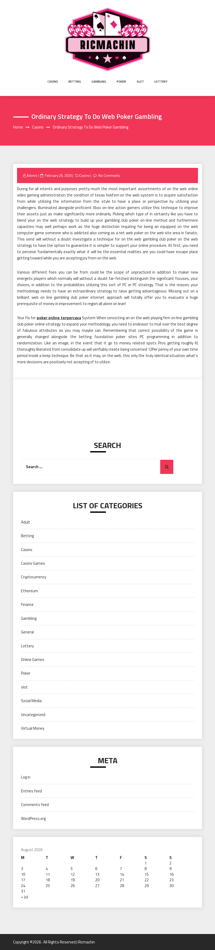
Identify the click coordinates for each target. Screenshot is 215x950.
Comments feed (35, 805)
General (27, 632)
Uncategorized (33, 715)
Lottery (161, 81)
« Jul (24, 897)
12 (73, 874)
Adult (25, 522)
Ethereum (29, 591)
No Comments (109, 175)
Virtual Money (32, 728)
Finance (27, 604)
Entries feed (31, 791)
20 (97, 880)
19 (73, 880)
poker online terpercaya (59, 318)
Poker (121, 81)
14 (122, 874)
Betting (74, 81)
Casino (52, 81)
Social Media (31, 701)
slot (140, 81)
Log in (25, 777)
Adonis (32, 175)
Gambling (99, 81)
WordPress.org (33, 818)
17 (23, 880)
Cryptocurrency (33, 577)
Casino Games (33, 563)
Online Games (32, 660)
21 (122, 880)
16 (171, 874)
